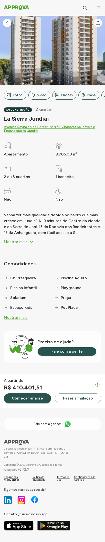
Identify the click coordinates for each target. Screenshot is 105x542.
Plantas (67, 95)
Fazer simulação (78, 398)
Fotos (17, 95)
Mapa (91, 95)
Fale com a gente (67, 351)
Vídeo (41, 95)
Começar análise (27, 398)
